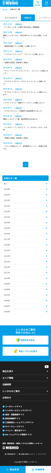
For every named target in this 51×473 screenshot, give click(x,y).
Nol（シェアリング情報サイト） (19, 434)
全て (5, 183)
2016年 (7, 245)
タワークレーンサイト (14, 426)
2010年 (7, 278)
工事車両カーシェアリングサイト (19, 422)
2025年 (7, 194)
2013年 (7, 261)
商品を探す (7, 371)
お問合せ (6, 397)
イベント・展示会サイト (15, 430)
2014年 (7, 256)
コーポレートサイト (13, 406)
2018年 (7, 233)
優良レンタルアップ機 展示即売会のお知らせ (20, 119)
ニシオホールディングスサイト (18, 410)
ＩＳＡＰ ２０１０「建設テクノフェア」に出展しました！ (24, 102)
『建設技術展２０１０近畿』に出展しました (19, 46)
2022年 (7, 211)
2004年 (7, 311)
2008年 (7, 289)
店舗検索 (6, 384)
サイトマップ (42, 454)
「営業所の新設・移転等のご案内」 (16, 62)
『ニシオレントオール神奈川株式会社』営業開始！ (22, 27)
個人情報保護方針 (10, 454)
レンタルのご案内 (11, 391)
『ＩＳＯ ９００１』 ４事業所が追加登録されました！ (23, 111)
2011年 (7, 272)
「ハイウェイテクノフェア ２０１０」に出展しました (23, 54)
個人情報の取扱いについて (27, 454)
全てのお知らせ (11, 17)
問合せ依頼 (37, 5)
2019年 (7, 228)
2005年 (7, 306)
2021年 (7, 217)
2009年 (7, 283)
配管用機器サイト (12, 418)
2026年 (7, 189)
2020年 (7, 222)
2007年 (7, 295)
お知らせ (27, 17)
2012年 (7, 267)
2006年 (7, 300)
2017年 (7, 239)
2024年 (7, 200)
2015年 (7, 250)
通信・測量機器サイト (14, 414)
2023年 (7, 206)
